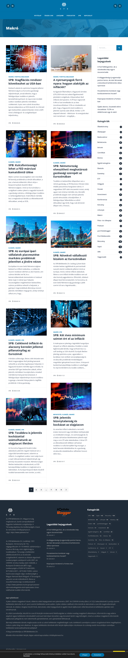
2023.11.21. (61, 375)
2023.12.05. (16, 391)
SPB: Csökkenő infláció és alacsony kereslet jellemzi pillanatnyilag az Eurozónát (25, 348)
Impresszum (21, 649)
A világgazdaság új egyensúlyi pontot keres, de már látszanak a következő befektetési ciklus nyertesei (64, 543)
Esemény (101, 173)
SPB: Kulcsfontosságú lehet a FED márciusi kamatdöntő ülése (22, 168)
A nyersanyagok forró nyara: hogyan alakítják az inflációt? (70, 83)
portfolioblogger (21, 77)
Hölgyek (101, 184)
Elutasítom (97, 655)
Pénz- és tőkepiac (104, 220)
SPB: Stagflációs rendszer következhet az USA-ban (25, 81)
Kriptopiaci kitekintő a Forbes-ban (60, 564)
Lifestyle (101, 210)
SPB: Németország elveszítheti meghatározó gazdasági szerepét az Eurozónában (70, 171)
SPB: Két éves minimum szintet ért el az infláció (69, 336)
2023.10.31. (16, 480)
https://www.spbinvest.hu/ (20, 532)
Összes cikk (48, 15)
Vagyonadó (102, 257)
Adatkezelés (10, 649)
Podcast (101, 226)
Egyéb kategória (104, 163)
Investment (102, 194)
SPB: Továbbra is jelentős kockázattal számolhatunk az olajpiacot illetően (25, 438)
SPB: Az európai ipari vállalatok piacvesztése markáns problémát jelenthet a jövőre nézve (24, 256)
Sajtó (100, 246)
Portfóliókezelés (104, 236)
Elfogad (84, 655)
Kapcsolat (88, 15)
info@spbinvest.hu (56, 635)
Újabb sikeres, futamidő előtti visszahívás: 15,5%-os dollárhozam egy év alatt (109, 109)
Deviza (100, 158)
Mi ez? (64, 515)
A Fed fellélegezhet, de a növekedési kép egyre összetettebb (107, 69)
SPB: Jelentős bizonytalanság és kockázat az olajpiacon (68, 421)
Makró (11, 77)
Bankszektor (102, 137)
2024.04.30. (16, 123)
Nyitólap (37, 15)
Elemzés (11, 162)
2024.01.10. (61, 293)
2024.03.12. (16, 209)
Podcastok (71, 15)
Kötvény (101, 205)
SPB (79, 15)
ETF (99, 179)
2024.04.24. (61, 124)
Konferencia (102, 200)
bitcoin (100, 147)
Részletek (26, 656)
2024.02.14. (16, 301)
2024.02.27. (61, 213)
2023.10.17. (61, 461)
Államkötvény (103, 126)
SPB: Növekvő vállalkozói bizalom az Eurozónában (70, 257)
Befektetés (57, 414)
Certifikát (101, 153)
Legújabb (59, 15)
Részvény (101, 241)
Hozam (100, 189)
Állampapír (102, 132)
